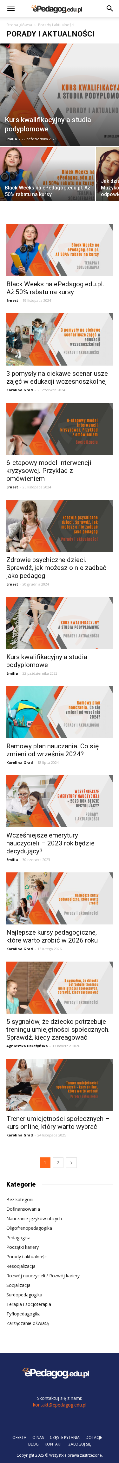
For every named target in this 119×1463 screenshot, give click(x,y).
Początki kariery (22, 1247)
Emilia (11, 138)
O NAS (38, 1437)
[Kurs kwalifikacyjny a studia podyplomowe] (59, 94)
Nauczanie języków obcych (34, 1218)
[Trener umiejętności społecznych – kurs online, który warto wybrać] (59, 1085)
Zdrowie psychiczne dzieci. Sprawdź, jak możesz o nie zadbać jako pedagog (56, 567)
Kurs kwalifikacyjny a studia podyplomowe (46, 661)
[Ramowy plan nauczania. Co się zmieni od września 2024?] (59, 712)
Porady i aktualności (27, 1257)
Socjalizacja (18, 1285)
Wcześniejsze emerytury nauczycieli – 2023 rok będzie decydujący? (50, 843)
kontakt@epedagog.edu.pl (59, 1405)
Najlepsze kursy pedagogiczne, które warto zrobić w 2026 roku (52, 936)
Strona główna (19, 25)
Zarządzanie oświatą (27, 1323)
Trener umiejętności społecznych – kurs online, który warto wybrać (57, 1122)
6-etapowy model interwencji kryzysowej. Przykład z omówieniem (48, 470)
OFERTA (19, 1437)
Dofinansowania (23, 1209)
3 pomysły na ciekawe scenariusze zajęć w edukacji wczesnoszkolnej (57, 377)
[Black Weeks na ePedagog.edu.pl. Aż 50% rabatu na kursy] (47, 182)
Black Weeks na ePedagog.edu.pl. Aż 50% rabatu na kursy (55, 288)
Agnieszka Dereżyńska (27, 1045)
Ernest (12, 300)
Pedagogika (18, 1238)
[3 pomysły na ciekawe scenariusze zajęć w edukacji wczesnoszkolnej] (59, 339)
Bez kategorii (19, 1199)
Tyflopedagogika (23, 1314)
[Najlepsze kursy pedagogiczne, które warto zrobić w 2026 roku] (59, 898)
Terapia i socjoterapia (28, 1304)
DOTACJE (94, 1437)
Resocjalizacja (21, 1266)
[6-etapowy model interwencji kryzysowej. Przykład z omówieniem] (59, 429)
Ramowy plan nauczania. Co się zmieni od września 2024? (52, 750)
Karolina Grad (19, 389)
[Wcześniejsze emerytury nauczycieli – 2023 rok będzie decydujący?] (59, 801)
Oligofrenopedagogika (29, 1228)
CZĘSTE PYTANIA (65, 1437)
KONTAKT (53, 1444)
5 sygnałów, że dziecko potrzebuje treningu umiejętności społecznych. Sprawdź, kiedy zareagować (58, 1029)
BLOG (33, 1444)
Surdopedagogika (24, 1295)
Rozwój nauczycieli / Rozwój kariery (43, 1276)
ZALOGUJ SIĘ (79, 1444)
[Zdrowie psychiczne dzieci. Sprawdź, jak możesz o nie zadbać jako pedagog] (59, 526)
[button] (110, 8)
